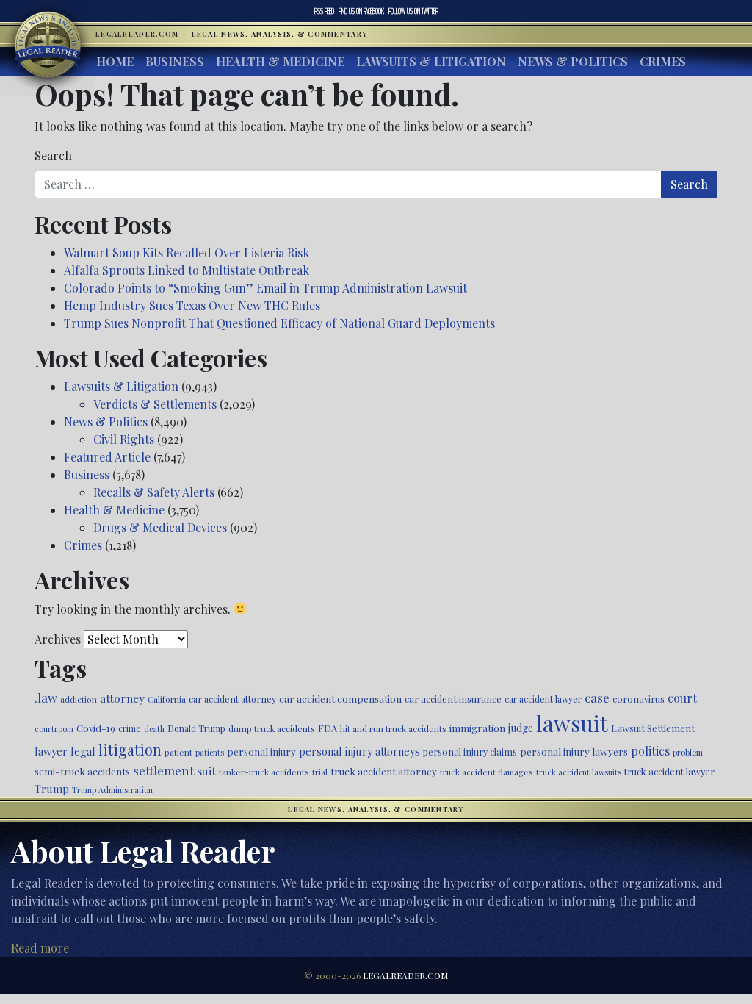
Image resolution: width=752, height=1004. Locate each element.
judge (520, 728)
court (682, 698)
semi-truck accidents (82, 771)
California (167, 699)
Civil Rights (123, 439)
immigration (477, 727)
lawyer (51, 751)
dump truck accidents (271, 728)
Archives (58, 639)
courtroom (54, 728)
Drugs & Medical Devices (160, 527)
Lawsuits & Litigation (431, 61)
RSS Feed (324, 11)
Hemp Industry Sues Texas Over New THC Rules (192, 305)
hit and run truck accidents (393, 728)
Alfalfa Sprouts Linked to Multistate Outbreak (186, 270)
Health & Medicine (280, 61)
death (154, 728)
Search (53, 155)
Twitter (413, 11)
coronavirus (638, 698)
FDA (327, 728)
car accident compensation (340, 698)
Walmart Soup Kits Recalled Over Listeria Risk (186, 252)
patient (178, 752)
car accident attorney (232, 698)
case (597, 697)
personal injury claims (470, 751)
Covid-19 (95, 728)
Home (115, 61)
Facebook (361, 11)
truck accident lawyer (669, 771)
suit (206, 770)
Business (174, 61)
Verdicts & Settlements (155, 404)
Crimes (663, 61)
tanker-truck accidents (264, 772)
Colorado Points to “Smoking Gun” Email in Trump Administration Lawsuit (265, 287)
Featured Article (107, 457)
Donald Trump (196, 728)
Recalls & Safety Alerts (153, 492)
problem (688, 752)
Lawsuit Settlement (653, 728)
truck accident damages (486, 772)
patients (209, 752)
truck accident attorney (383, 771)
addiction (78, 699)
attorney (122, 698)
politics (650, 751)
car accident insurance (453, 698)
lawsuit (572, 723)
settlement (163, 770)
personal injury (261, 751)
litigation (130, 749)
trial (320, 772)
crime (129, 728)
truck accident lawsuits (578, 772)
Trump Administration (112, 789)
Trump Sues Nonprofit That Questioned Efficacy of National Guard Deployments (279, 323)
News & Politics (573, 61)
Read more (40, 947)
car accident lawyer (543, 699)
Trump (52, 788)
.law (46, 697)
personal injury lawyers (574, 751)
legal (82, 751)
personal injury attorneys (359, 752)
